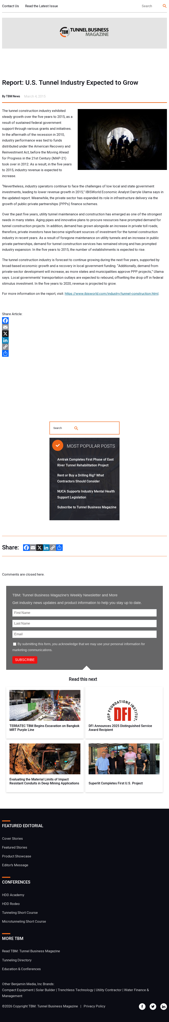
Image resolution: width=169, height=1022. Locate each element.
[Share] (84, 353)
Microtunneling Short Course (24, 921)
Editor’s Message (15, 865)
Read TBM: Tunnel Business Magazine (31, 951)
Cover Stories (12, 838)
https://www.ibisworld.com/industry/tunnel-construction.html (111, 293)
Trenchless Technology (75, 990)
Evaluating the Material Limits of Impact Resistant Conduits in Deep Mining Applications (44, 781)
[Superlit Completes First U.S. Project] (124, 758)
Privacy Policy (94, 1006)
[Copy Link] (84, 347)
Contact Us (10, 6)
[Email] (84, 327)
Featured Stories (14, 847)
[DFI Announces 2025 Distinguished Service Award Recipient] (124, 705)
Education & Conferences (21, 969)
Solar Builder (45, 990)
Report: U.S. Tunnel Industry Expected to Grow (70, 82)
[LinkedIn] (84, 340)
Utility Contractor (109, 990)
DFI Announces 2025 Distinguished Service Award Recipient (120, 728)
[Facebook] (84, 320)
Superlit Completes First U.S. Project (116, 783)
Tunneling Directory (17, 960)
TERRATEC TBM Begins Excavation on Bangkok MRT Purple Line (44, 728)
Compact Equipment (17, 990)
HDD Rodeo (11, 903)
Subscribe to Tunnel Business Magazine (86, 507)
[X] (84, 333)
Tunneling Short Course (20, 912)
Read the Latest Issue (41, 6)
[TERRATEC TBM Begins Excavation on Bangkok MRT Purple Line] (44, 705)
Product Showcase (16, 856)
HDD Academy (13, 895)
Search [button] (165, 6)
